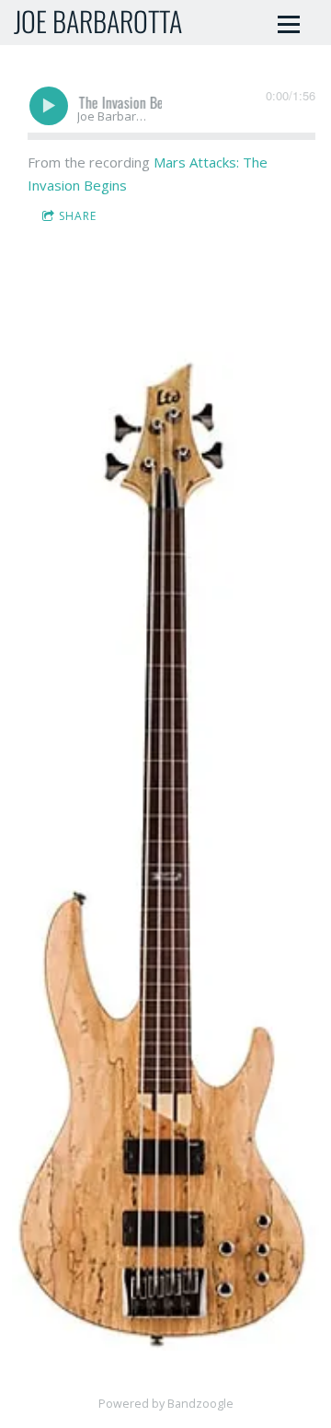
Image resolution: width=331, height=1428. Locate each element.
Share (78, 216)
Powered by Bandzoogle (166, 1403)
